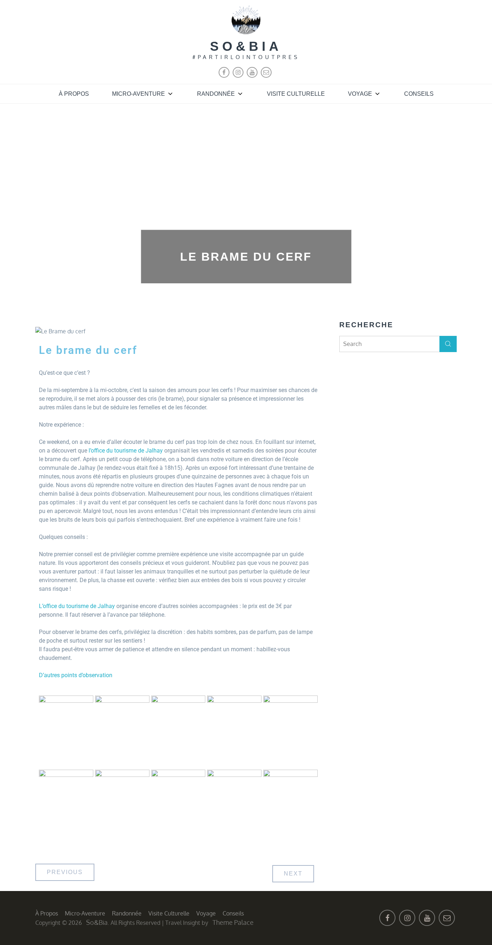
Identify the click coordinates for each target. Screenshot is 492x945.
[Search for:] (398, 343)
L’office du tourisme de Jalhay (77, 606)
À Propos (74, 94)
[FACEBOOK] (224, 76)
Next (293, 873)
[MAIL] (266, 76)
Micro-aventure (138, 94)
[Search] (448, 344)
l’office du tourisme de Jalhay (126, 450)
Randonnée (216, 94)
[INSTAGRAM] (238, 76)
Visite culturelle (296, 94)
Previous (65, 872)
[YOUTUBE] (252, 76)
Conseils (419, 94)
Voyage (360, 94)
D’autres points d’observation (75, 675)
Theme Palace (233, 922)
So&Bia (246, 46)
